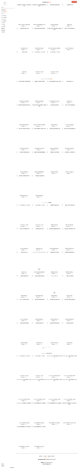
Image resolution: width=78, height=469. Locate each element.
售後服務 (49, 456)
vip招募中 (45, 456)
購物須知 (40, 456)
